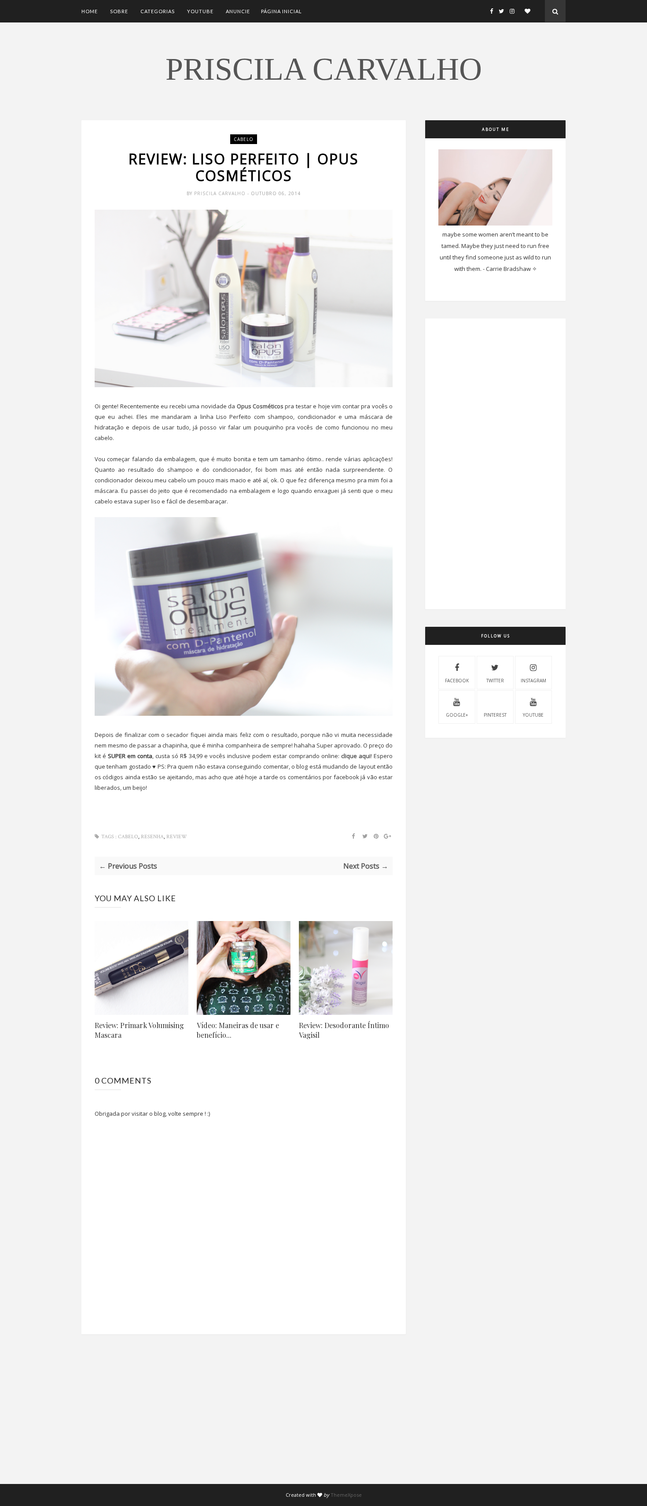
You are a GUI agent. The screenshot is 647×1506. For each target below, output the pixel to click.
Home (89, 11)
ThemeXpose (346, 1494)
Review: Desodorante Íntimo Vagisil (344, 1030)
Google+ (457, 715)
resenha (152, 836)
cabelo (244, 139)
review (176, 836)
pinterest (495, 715)
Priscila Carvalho (323, 69)
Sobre (119, 11)
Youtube (200, 11)
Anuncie (238, 11)
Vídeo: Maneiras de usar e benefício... (238, 1030)
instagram (533, 680)
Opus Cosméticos (260, 406)
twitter (495, 680)
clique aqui (356, 756)
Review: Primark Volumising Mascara (139, 1030)
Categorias (157, 11)
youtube (533, 715)
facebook (457, 680)
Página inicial (281, 11)
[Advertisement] (243, 1422)
